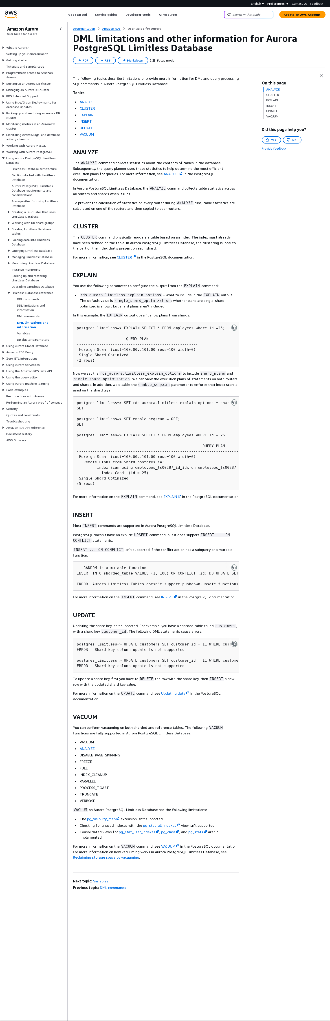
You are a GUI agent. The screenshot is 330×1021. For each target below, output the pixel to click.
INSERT (86, 121)
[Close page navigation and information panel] (321, 76)
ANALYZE (87, 101)
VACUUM (87, 134)
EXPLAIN (86, 115)
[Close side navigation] (60, 28)
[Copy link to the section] (69, 152)
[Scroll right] (181, 14)
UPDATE (86, 128)
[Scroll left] (65, 14)
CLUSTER (87, 108)
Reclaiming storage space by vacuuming (106, 857)
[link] (144, 28)
